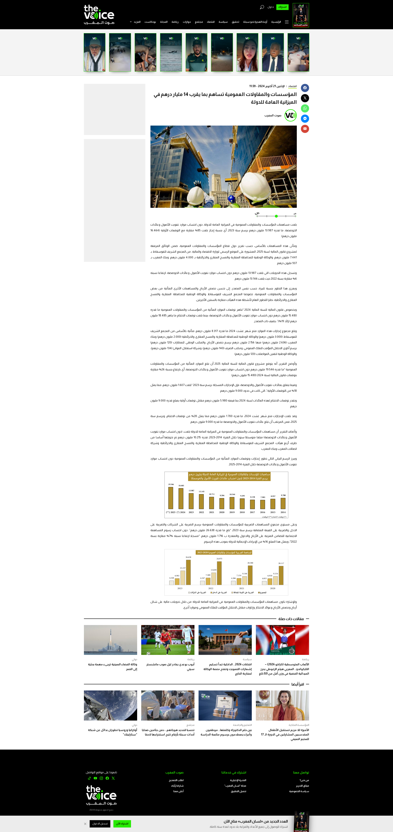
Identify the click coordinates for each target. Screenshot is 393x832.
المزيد (137, 21)
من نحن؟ (304, 780)
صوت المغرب (272, 115)
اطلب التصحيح (176, 780)
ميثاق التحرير (302, 785)
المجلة (163, 21)
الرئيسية (276, 21)
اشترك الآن (122, 823)
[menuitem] (276, 22)
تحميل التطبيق (238, 791)
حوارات (187, 21)
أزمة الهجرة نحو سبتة (255, 21)
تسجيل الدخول (100, 823)
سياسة (223, 21)
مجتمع (199, 21)
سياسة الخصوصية (299, 791)
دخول (271, 7)
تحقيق (235, 21)
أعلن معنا (178, 791)
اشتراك (282, 7)
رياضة (175, 21)
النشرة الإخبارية (238, 780)
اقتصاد (211, 21)
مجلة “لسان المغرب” (235, 785)
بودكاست (150, 21)
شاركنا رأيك (177, 785)
